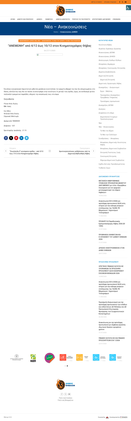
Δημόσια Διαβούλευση (107, 72)
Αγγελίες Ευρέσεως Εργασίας (110, 49)
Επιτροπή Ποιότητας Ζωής (110, 152)
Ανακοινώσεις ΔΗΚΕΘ (68, 32)
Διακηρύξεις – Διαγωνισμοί (109, 87)
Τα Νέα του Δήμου (58, 41)
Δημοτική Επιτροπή (106, 76)
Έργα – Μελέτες (106, 91)
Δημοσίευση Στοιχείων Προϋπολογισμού (108, 118)
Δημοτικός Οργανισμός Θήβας (110, 83)
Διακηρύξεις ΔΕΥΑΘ (106, 105)
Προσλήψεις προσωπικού (110, 101)
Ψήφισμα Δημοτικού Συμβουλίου (112, 160)
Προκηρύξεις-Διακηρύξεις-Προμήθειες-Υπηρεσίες (110, 96)
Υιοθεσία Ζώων (104, 168)
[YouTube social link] (125, 2)
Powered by (101, 417)
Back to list (50, 151)
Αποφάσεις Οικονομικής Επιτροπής (112, 68)
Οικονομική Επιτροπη (108, 156)
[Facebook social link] (119, 2)
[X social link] (122, 2)
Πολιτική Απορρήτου (65, 400)
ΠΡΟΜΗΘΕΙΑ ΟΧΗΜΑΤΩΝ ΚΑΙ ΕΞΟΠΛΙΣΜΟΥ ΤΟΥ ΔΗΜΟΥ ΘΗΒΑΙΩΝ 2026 (113, 237)
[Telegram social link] (27, 138)
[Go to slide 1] (65, 365)
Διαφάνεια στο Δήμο (106, 113)
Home (56, 32)
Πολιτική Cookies (65, 398)
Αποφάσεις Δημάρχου (107, 64)
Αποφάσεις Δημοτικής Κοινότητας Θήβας (113, 143)
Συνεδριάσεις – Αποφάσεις (109, 138)
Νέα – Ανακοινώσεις (44, 41)
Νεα (35, 41)
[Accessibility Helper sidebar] (128, 7)
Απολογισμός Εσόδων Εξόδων (110, 60)
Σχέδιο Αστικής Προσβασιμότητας (112, 164)
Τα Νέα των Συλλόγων (72, 41)
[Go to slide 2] (67, 365)
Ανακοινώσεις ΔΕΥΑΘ (107, 53)
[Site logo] (65, 10)
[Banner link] (16, 358)
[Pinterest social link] (16, 138)
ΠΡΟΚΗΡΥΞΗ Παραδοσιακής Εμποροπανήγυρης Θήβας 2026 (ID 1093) (112, 223)
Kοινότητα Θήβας (105, 45)
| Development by (114, 417)
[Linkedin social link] (21, 138)
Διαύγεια (102, 109)
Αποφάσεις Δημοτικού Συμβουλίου (113, 149)
